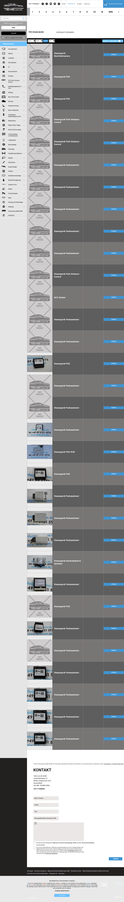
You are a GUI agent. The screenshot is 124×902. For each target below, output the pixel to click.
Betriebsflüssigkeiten (14, 180)
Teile (37, 849)
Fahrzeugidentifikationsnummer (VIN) (45, 818)
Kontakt (63, 3)
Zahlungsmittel (53, 873)
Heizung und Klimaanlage (15, 202)
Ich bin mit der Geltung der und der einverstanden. (65, 844)
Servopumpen (12, 62)
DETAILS (113, 54)
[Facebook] (43, 4)
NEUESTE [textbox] (105, 41)
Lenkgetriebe (12, 140)
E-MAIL (36, 805)
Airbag (10, 189)
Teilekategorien (8, 44)
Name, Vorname (38, 798)
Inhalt (35, 822)
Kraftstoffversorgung (14, 129)
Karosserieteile (12, 71)
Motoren (10, 101)
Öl (8, 67)
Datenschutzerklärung (87, 843)
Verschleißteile (12, 49)
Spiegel (10, 158)
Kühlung (10, 92)
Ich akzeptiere (62, 895)
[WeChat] (51, 4)
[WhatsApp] (47, 4)
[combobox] (70, 3)
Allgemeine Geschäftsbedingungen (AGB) (64, 843)
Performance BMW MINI (15, 211)
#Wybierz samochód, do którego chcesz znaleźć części (13, 24)
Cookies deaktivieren (62, 890)
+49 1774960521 (39, 789)
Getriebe (10, 76)
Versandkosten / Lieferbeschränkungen (113, 764)
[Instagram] (55, 4)
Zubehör (10, 171)
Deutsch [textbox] (70, 4)
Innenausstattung (13, 106)
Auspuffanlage (12, 167)
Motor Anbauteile (13, 110)
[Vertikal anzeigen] (119, 41)
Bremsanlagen (12, 144)
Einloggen (79, 3)
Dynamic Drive (12, 184)
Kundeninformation (76, 871)
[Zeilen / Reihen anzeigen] (122, 41)
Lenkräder (11, 58)
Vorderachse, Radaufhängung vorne (14, 115)
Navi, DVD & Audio (13, 97)
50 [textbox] (50, 41)
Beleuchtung (11, 121)
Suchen (23, 18)
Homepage (30, 871)
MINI (111, 12)
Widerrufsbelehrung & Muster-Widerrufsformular (96, 871)
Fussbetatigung (12, 193)
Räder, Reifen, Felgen (14, 125)
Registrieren (87, 3)
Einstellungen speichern (13, 38)
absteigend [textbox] (113, 41)
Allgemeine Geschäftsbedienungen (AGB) (58, 871)
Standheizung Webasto (15, 153)
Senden (115, 859)
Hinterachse (11, 162)
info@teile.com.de (73, 850)
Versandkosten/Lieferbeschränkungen (37, 873)
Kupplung (11, 207)
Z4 (94, 12)
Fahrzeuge (11, 149)
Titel (35, 811)
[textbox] (13, 27)
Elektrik (10, 53)
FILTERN (46, 41)
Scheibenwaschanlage (14, 175)
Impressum (62, 873)
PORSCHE (11, 215)
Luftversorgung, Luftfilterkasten (13, 135)
